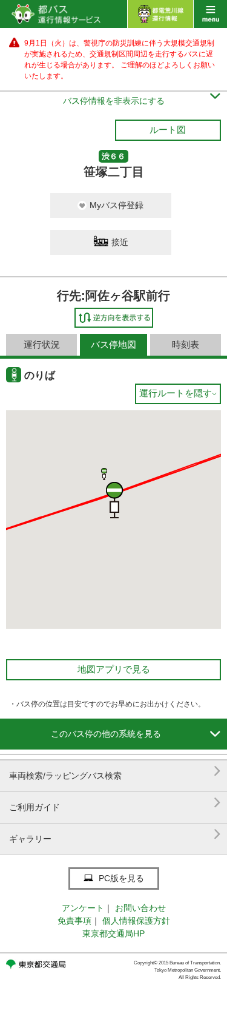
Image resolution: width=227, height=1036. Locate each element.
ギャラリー (115, 834)
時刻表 (185, 344)
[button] (104, 474)
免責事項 (74, 921)
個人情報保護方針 (136, 921)
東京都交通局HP (113, 933)
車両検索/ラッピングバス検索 (115, 771)
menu (210, 14)
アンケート (83, 908)
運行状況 (42, 344)
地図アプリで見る (113, 669)
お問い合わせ (140, 908)
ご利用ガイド (115, 802)
